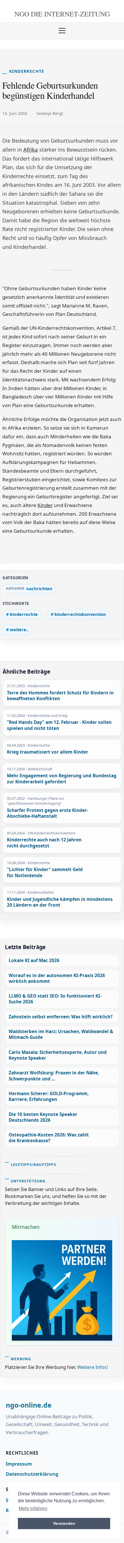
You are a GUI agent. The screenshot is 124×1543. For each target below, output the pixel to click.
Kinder (45, 505)
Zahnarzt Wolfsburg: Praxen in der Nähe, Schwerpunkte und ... (54, 1076)
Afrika (30, 149)
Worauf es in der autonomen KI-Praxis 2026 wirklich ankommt (57, 978)
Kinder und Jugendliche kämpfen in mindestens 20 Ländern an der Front (60, 902)
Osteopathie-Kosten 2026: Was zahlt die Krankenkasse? (49, 1138)
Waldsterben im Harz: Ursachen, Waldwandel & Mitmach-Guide (61, 1034)
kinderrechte (24, 614)
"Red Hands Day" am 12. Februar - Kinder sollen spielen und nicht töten (59, 725)
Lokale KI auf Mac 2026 (34, 960)
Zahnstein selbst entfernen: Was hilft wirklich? (60, 1017)
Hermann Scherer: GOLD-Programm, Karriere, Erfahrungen (49, 1096)
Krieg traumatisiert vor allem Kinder (47, 752)
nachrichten (39, 588)
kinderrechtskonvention (80, 614)
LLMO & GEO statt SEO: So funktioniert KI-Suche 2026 (55, 999)
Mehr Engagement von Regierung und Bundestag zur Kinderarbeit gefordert (62, 779)
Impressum (19, 1464)
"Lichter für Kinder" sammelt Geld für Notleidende (45, 873)
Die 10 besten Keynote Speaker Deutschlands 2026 (43, 1117)
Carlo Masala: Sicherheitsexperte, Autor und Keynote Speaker (58, 1055)
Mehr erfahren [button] (33, 1508)
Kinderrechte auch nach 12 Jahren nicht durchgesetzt (44, 843)
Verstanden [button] (64, 1523)
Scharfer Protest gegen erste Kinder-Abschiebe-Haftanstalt (47, 813)
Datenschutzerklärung (32, 1474)
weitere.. (19, 629)
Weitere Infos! (92, 1367)
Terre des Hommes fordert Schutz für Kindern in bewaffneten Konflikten (60, 696)
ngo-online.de (29, 1405)
